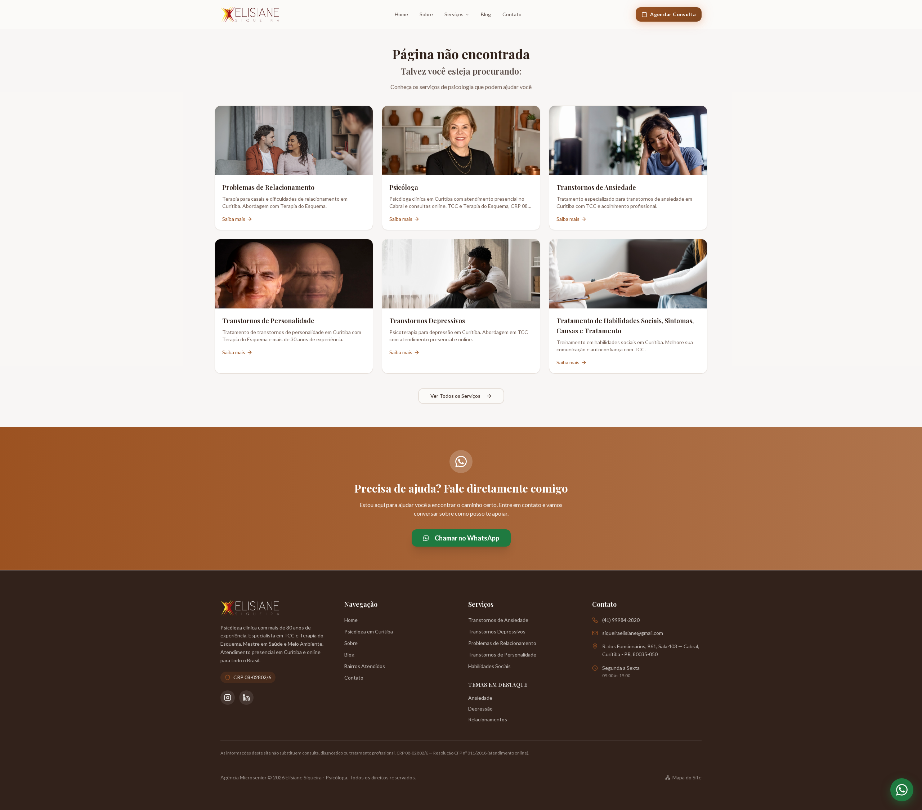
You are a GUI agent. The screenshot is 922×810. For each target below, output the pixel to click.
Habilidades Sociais (489, 666)
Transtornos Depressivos (496, 631)
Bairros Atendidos (364, 666)
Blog (486, 14)
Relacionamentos (487, 719)
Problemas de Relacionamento (502, 643)
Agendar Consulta (673, 14)
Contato (512, 14)
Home (401, 14)
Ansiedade (480, 698)
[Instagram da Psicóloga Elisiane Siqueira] (227, 697)
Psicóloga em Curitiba (368, 631)
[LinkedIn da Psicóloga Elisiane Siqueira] (246, 697)
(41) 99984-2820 (621, 620)
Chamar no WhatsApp (467, 538)
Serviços (454, 14)
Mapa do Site (687, 777)
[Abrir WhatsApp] (901, 789)
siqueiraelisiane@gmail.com (632, 633)
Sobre (426, 14)
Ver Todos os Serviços (455, 396)
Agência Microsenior (243, 777)
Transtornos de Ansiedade (498, 620)
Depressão (480, 709)
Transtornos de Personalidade (502, 654)
